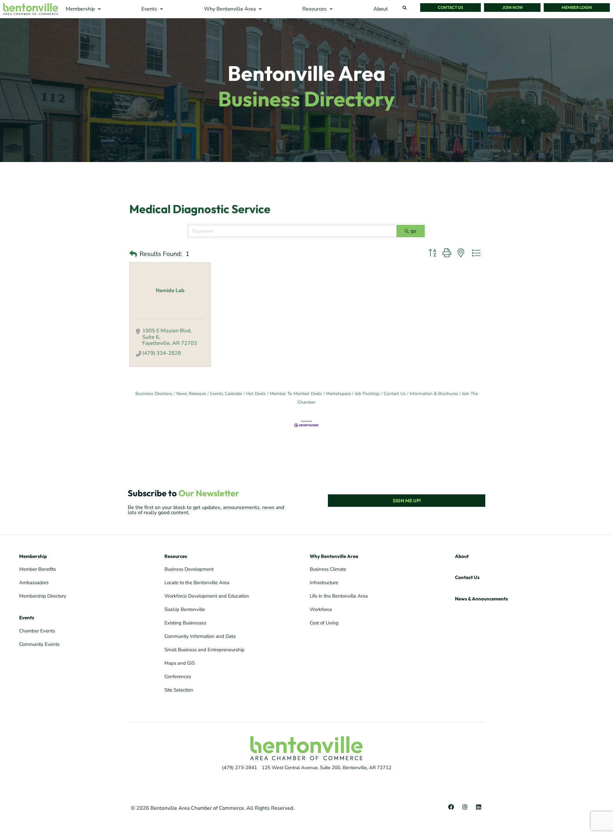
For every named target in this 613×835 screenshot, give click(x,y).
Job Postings (367, 393)
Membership (33, 556)
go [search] (413, 231)
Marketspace (338, 393)
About (462, 556)
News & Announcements (481, 599)
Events (26, 618)
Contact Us (395, 393)
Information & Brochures (434, 393)
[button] (83, 9)
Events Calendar (226, 393)
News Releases (191, 393)
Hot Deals (256, 393)
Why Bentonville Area (334, 556)
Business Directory (153, 393)
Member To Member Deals (296, 393)
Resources (175, 556)
